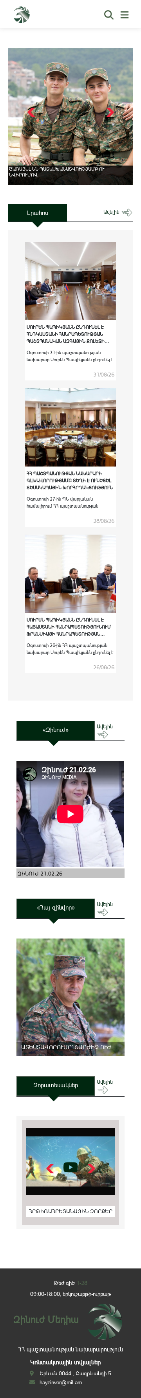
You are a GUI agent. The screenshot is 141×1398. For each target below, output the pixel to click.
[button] (109, 112)
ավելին (112, 212)
